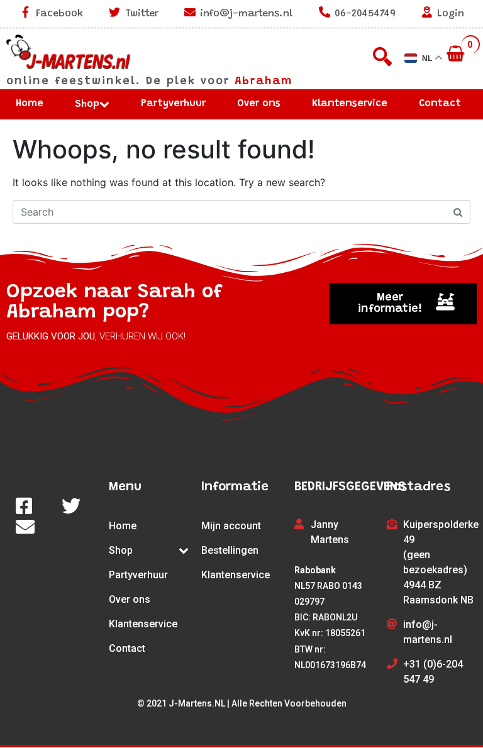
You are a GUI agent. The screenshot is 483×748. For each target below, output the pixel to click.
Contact (440, 104)
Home (29, 104)
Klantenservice (349, 104)
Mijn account (231, 526)
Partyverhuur (173, 104)
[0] (457, 55)
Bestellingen (229, 550)
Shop (87, 104)
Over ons (258, 104)
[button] (402, 303)
